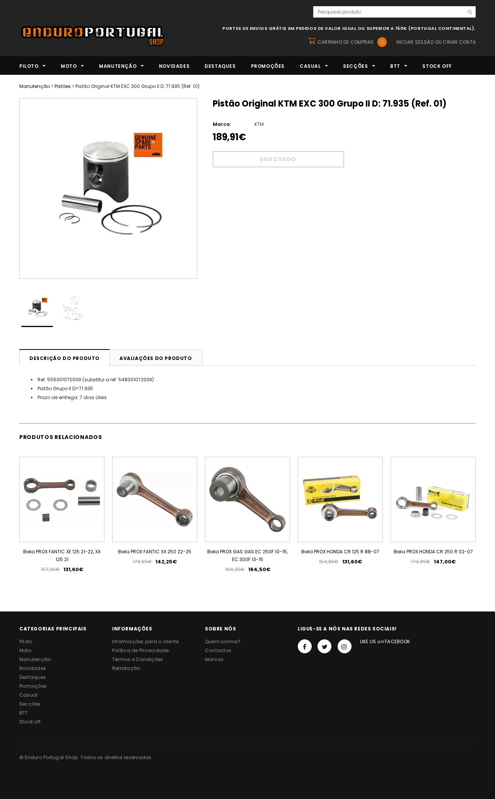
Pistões (63, 86)
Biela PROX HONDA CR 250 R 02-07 (433, 551)
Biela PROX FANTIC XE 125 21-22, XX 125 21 (62, 555)
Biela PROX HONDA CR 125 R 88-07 (340, 551)
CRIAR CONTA (459, 42)
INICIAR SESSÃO (415, 42)
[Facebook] (305, 646)
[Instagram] (345, 646)
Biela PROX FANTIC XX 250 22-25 (154, 551)
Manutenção (34, 86)
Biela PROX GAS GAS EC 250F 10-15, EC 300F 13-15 (247, 555)
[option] (108, 188)
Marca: (222, 124)
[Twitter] (324, 646)
